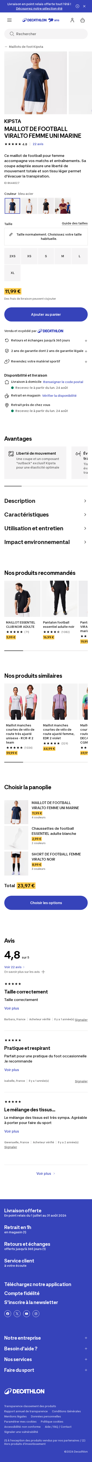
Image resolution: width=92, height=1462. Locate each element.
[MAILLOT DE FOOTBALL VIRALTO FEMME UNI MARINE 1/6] (35, 82)
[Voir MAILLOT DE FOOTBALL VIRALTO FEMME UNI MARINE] (16, 812)
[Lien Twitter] (17, 1313)
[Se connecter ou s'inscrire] (72, 20)
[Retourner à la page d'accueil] (40, 20)
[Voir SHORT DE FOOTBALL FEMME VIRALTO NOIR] (16, 864)
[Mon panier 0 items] (82, 20)
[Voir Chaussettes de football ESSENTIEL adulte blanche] (16, 838)
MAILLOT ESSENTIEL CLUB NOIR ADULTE (21, 624)
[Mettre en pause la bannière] (77, 6)
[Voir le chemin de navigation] (6, 46)
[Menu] (9, 20)
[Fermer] (84, 6)
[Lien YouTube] (26, 1313)
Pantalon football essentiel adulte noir (58, 624)
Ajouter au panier (46, 314)
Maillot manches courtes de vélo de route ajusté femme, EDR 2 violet (59, 731)
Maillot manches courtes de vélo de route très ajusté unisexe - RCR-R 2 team (20, 733)
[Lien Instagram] (36, 1313)
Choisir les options (46, 903)
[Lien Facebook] (7, 1313)
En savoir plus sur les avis (22, 972)
